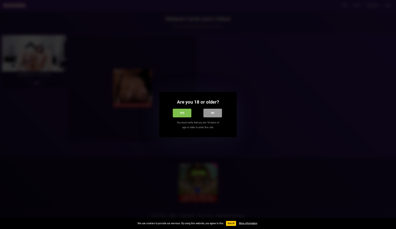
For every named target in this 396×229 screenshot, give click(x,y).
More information (248, 223)
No (213, 112)
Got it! (231, 223)
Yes (182, 112)
